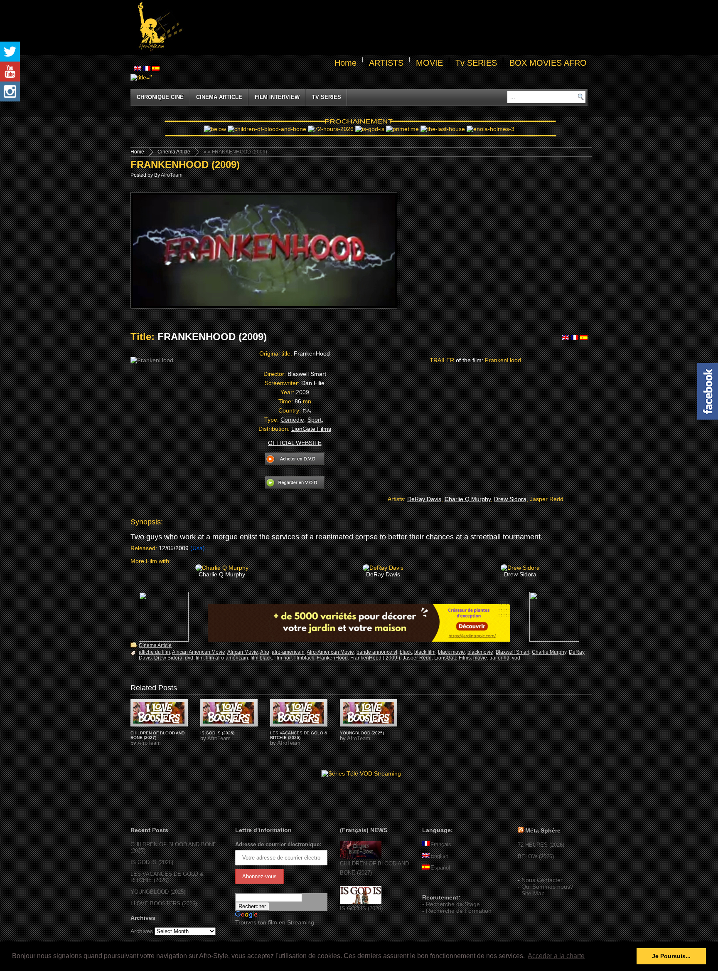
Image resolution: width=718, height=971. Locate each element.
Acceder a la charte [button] (556, 955)
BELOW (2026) (536, 856)
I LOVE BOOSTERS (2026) (163, 903)
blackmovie (480, 652)
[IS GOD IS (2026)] (360, 902)
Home (345, 62)
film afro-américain (227, 658)
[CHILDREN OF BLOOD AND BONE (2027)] (360, 857)
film (200, 658)
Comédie (292, 419)
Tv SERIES (476, 62)
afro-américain (288, 652)
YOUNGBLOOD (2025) (362, 733)
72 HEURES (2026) (541, 845)
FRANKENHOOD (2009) (185, 164)
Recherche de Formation (459, 910)
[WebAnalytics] (438, 885)
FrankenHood (332, 658)
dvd (189, 658)
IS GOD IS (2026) (217, 733)
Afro (264, 652)
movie (480, 658)
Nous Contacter (542, 880)
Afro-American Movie (330, 652)
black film (424, 652)
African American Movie (198, 652)
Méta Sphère (543, 830)
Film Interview (277, 97)
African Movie (242, 652)
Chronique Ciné (160, 97)
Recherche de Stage (453, 904)
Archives (141, 931)
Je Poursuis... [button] (671, 956)
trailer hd (499, 658)
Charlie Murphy (549, 652)
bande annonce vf (377, 652)
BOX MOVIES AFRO (548, 62)
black (406, 652)
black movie (451, 652)
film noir (283, 658)
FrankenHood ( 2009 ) (375, 658)
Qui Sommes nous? (547, 886)
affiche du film (154, 652)
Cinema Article (219, 97)
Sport (314, 419)
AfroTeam (171, 175)
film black (261, 658)
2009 (302, 392)
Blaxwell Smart (512, 652)
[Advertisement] (386, 27)
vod (516, 658)
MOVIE (429, 62)
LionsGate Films (452, 658)
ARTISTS (386, 62)
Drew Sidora (168, 658)
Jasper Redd (417, 658)
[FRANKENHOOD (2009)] (159, 712)
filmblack (304, 658)
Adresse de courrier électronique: (278, 844)
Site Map (533, 893)
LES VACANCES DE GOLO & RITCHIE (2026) (298, 735)
